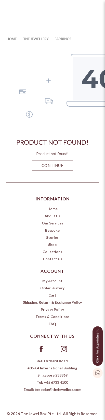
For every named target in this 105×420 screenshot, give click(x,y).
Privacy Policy (52, 309)
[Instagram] (64, 348)
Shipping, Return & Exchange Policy (52, 302)
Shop (52, 244)
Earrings (63, 39)
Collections (52, 251)
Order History (52, 288)
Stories (52, 237)
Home (11, 39)
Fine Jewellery (35, 39)
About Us (52, 216)
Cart (52, 295)
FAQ (52, 324)
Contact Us (52, 259)
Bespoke (52, 230)
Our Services (52, 223)
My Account (52, 281)
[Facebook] (41, 348)
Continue (52, 165)
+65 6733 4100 (56, 382)
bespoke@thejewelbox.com (58, 389)
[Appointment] (98, 345)
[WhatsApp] (98, 372)
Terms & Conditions (52, 316)
